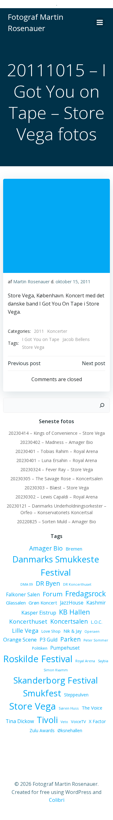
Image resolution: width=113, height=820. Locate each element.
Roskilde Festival (38, 658)
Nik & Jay (72, 631)
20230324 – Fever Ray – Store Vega (56, 469)
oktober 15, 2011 (73, 282)
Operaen (92, 631)
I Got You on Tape (40, 339)
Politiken (39, 648)
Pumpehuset (65, 647)
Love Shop (51, 631)
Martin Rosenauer (31, 282)
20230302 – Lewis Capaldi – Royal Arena (56, 497)
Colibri (56, 799)
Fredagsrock (85, 593)
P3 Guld (48, 639)
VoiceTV (78, 721)
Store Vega (33, 347)
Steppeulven (76, 695)
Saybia (103, 661)
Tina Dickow (20, 721)
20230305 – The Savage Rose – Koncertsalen (56, 479)
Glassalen (16, 602)
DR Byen (48, 583)
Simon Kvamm (56, 670)
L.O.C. (96, 622)
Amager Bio (46, 548)
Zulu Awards (42, 730)
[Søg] (102, 405)
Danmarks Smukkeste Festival (55, 565)
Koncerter (57, 331)
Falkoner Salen (23, 594)
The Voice (92, 708)
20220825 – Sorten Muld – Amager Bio (56, 521)
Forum (52, 593)
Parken (70, 639)
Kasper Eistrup (38, 612)
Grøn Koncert (43, 602)
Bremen (74, 549)
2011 (39, 331)
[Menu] (99, 22)
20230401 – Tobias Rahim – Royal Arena (56, 451)
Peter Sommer (95, 640)
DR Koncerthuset (77, 584)
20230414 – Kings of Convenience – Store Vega (56, 433)
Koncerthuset (28, 621)
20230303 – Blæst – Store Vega (56, 488)
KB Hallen (74, 611)
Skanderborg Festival (55, 680)
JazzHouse (71, 602)
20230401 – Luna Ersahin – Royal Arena (56, 460)
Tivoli (47, 720)
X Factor (97, 721)
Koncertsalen (69, 621)
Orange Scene (20, 639)
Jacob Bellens (76, 339)
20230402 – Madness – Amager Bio (56, 442)
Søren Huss (69, 708)
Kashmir (96, 602)
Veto (64, 722)
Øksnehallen (69, 730)
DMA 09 (26, 584)
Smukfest (42, 693)
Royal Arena (85, 661)
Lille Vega (25, 630)
